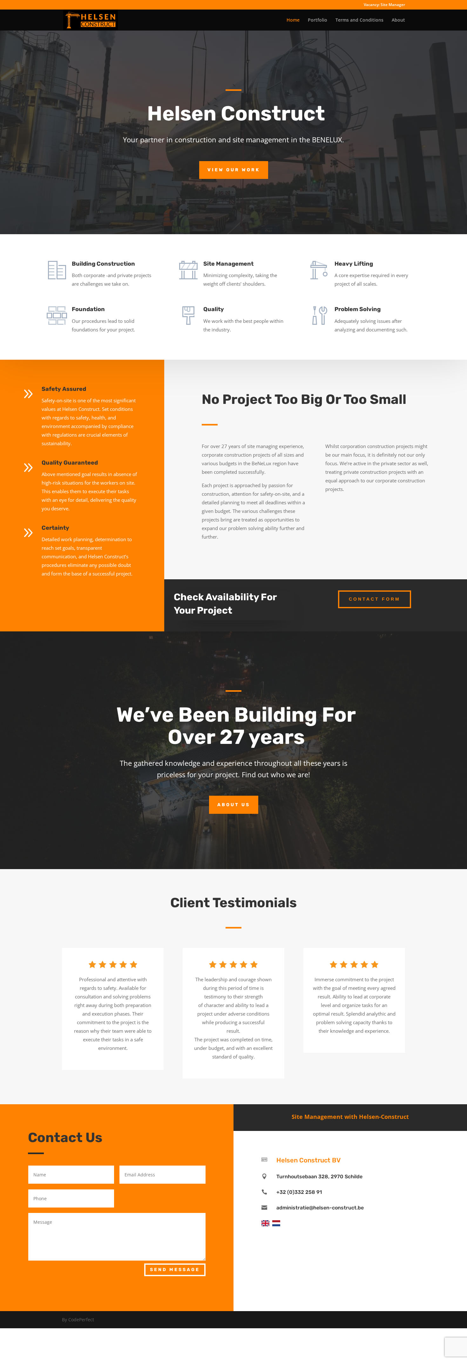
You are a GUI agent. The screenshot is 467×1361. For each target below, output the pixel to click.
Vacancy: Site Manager (384, 5)
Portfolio (317, 20)
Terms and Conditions (359, 20)
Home (293, 20)
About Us (233, 804)
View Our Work (233, 170)
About (398, 20)
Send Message (175, 1269)
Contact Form (374, 599)
